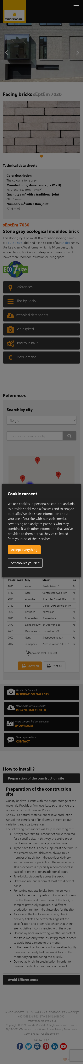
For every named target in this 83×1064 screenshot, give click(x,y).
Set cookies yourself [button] (25, 563)
